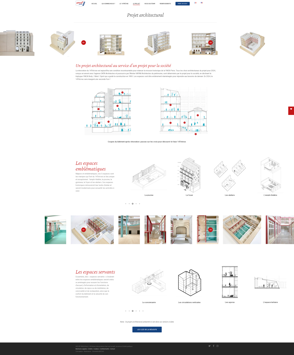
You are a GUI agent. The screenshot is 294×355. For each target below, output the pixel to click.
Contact (112, 349)
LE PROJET (136, 3)
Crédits (90, 349)
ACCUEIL (94, 3)
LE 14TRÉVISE (124, 3)
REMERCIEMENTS (165, 3)
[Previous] (83, 42)
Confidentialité (104, 349)
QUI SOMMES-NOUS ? (108, 3)
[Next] (210, 42)
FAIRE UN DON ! (182, 3)
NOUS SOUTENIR (150, 3)
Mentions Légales (81, 349)
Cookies (96, 349)
